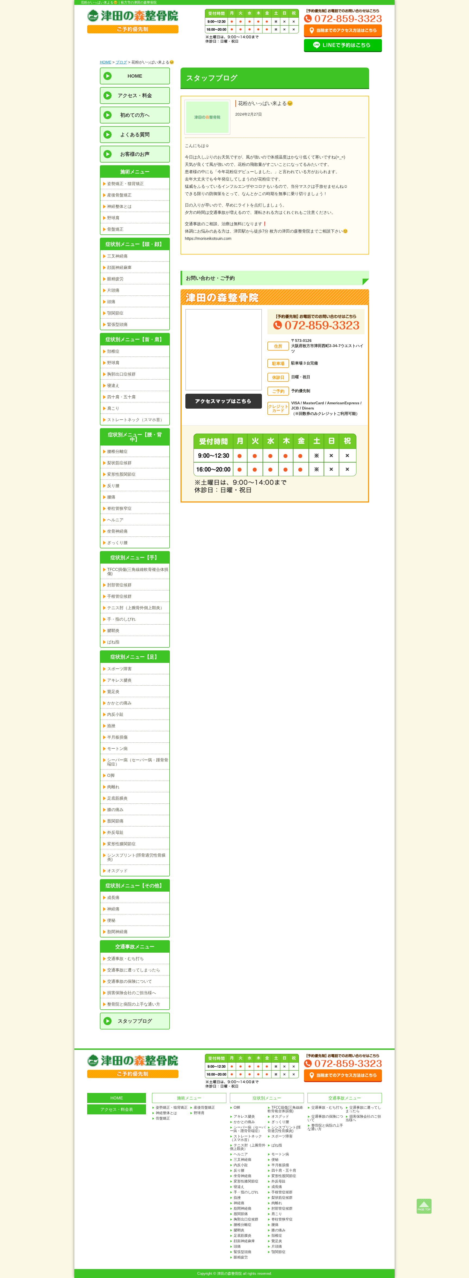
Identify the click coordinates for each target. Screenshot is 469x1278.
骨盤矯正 (115, 229)
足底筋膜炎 (117, 798)
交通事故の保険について (129, 981)
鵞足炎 (113, 691)
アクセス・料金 (135, 95)
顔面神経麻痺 (119, 267)
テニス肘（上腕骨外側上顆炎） (135, 607)
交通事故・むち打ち (125, 958)
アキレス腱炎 (119, 680)
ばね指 (113, 642)
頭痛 (111, 301)
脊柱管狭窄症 (119, 508)
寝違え (113, 385)
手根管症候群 (119, 596)
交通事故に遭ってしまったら (133, 970)
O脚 (111, 775)
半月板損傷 (117, 737)
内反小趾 (115, 714)
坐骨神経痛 (117, 531)
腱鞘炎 (113, 630)
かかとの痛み (119, 703)
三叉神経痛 (117, 256)
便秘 (111, 920)
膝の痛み (115, 809)
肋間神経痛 (117, 931)
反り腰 (113, 485)
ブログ (121, 62)
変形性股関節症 (121, 474)
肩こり (113, 408)
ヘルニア (115, 519)
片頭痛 (113, 290)
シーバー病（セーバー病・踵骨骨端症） (137, 762)
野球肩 (113, 217)
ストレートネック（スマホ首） (135, 419)
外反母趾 (115, 832)
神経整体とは (119, 206)
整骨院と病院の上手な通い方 (133, 1004)
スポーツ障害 (119, 668)
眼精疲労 (115, 278)
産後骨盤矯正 (119, 195)
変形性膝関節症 (121, 843)
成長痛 (113, 897)
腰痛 (111, 497)
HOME (105, 62)
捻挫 (111, 725)
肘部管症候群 (119, 585)
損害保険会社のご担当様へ (131, 992)
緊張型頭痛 (117, 324)
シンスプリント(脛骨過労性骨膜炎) (136, 857)
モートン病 (117, 748)
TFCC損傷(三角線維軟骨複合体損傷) (137, 571)
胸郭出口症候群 (121, 374)
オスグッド (117, 870)
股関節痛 (115, 821)
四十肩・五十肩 (121, 397)
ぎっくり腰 (117, 542)
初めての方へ (135, 115)
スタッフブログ (135, 1021)
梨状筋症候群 (119, 462)
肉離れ (113, 786)
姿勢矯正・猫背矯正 (125, 183)
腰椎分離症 (117, 451)
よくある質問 (135, 134)
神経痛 (113, 909)
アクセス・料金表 (116, 1109)
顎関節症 (115, 313)
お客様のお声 (135, 154)
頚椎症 (113, 351)
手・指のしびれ (121, 619)
